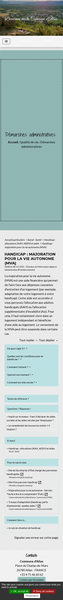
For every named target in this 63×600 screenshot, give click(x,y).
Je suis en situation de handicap (24, 527)
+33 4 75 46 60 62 (31, 574)
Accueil (13, 142)
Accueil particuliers (15, 239)
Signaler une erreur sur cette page (36, 537)
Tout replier (28, 340)
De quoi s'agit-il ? (16, 348)
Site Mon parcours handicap (25, 482)
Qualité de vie (29, 142)
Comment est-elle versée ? (21, 382)
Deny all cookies (44, 591)
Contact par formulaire (32, 579)
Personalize (32, 595)
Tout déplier (48, 340)
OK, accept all (20, 591)
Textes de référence (17, 398)
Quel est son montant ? (19, 374)
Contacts (31, 555)
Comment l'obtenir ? (18, 366)
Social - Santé (34, 239)
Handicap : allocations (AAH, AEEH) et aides (31, 448)
